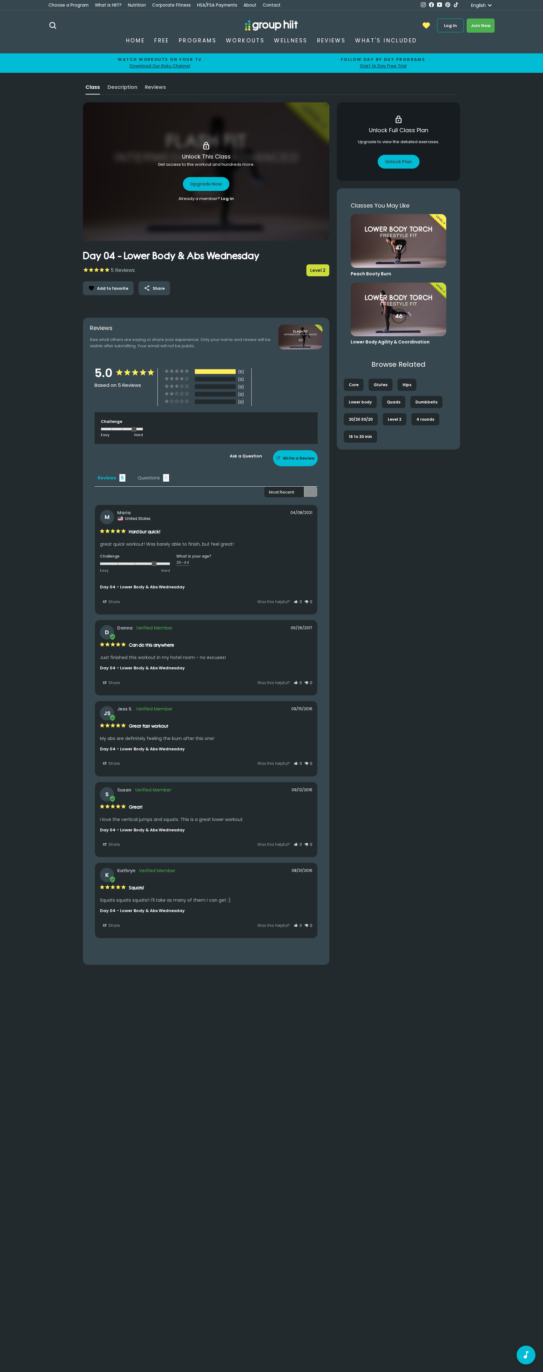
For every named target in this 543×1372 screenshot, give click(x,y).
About (250, 5)
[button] (298, 601)
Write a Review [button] (299, 458)
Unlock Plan (398, 162)
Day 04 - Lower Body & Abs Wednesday (142, 587)
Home (135, 40)
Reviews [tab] (107, 478)
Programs (198, 40)
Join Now (481, 26)
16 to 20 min (360, 436)
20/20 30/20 (361, 419)
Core (354, 384)
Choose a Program (68, 5)
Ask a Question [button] (246, 456)
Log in (227, 199)
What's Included (386, 40)
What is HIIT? (108, 5)
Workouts (245, 40)
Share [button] (113, 601)
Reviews (331, 40)
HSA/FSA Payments (217, 5)
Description (122, 87)
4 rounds (425, 419)
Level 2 (394, 419)
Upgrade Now (206, 184)
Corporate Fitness (171, 5)
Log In (450, 26)
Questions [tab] (149, 478)
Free (161, 40)
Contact (272, 5)
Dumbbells (426, 402)
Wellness (290, 40)
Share (154, 288)
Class (92, 87)
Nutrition (137, 5)
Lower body (360, 402)
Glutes (380, 384)
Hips (407, 384)
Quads (393, 402)
